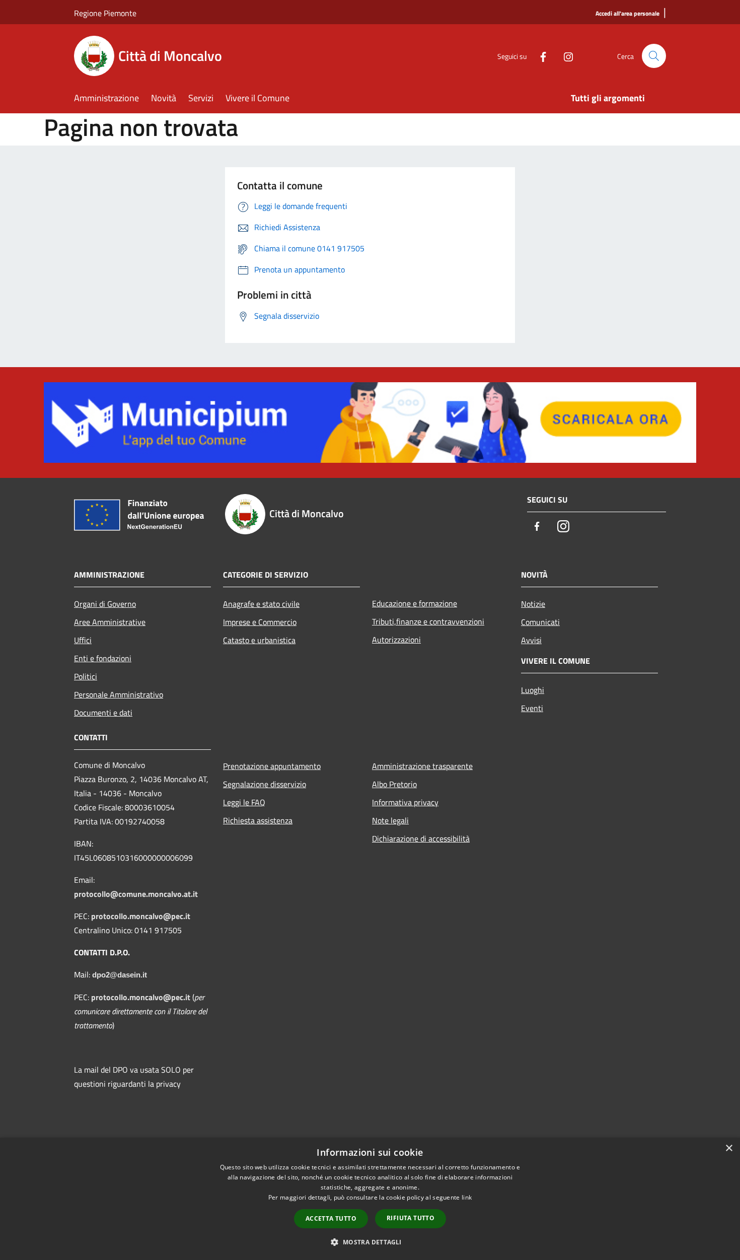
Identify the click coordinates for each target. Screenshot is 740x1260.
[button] (369, 1242)
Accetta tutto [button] (331, 1218)
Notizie (533, 604)
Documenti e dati (103, 713)
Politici (85, 676)
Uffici (83, 640)
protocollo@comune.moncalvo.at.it (136, 894)
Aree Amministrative (109, 622)
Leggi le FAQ (244, 802)
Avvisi (531, 640)
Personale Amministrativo (118, 694)
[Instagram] (564, 55)
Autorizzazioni (396, 640)
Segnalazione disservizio (264, 784)
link (467, 1197)
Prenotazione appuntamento (272, 766)
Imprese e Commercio (260, 622)
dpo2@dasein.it (119, 975)
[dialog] (370, 1199)
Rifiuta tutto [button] (410, 1218)
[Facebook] (539, 55)
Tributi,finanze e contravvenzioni (428, 621)
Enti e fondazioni (102, 658)
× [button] (728, 1148)
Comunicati (540, 622)
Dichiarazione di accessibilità (421, 838)
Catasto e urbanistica (259, 640)
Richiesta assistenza (257, 820)
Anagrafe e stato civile (261, 604)
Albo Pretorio (394, 784)
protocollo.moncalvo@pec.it (140, 916)
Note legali (390, 820)
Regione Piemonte (105, 13)
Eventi (532, 708)
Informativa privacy (405, 802)
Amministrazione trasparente (422, 766)
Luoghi (532, 690)
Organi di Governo (105, 604)
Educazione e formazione (414, 603)
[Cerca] (654, 56)
